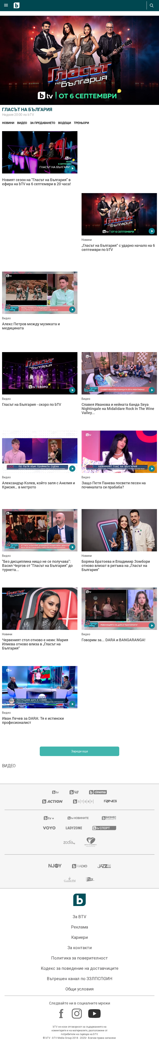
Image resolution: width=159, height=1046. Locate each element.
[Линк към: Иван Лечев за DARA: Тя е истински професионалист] (39, 840)
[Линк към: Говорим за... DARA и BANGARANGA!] (119, 762)
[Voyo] (49, 965)
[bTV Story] (83, 939)
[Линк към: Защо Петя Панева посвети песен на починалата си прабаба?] (119, 605)
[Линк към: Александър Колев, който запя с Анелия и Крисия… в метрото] (39, 605)
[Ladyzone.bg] (74, 965)
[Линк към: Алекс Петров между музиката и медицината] (39, 309)
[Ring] (110, 938)
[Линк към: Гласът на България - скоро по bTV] (39, 526)
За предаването (42, 123)
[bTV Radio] (79, 1003)
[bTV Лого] (79, 1037)
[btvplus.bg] (49, 955)
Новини (8, 123)
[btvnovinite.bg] (78, 955)
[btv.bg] (55, 929)
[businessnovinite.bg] (109, 955)
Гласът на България (27, 109)
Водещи (64, 123)
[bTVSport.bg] (104, 965)
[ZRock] (90, 1017)
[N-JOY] (55, 1003)
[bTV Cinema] (98, 929)
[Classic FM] (70, 1016)
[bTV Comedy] (74, 929)
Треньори (81, 123)
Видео (22, 123)
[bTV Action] (52, 939)
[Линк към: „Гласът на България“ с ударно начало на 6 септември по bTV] (119, 230)
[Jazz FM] (104, 1003)
